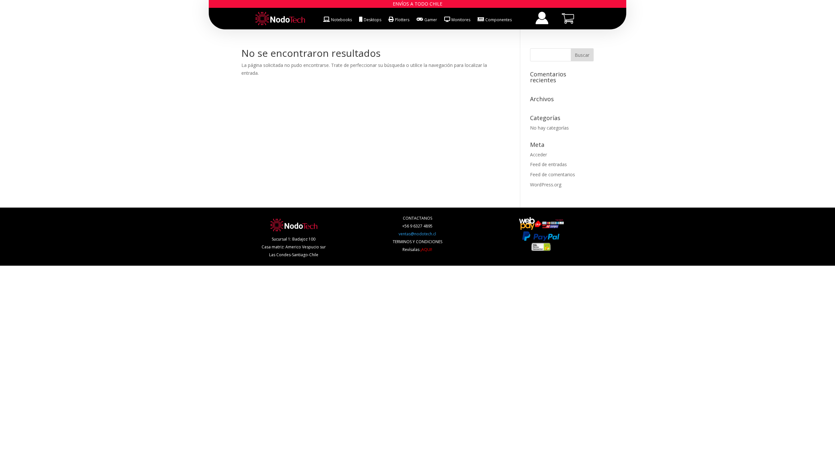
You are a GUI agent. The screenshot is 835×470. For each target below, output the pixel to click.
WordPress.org (545, 184)
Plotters (402, 20)
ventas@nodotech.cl (417, 234)
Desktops (372, 20)
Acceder (538, 154)
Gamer (430, 20)
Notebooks (341, 20)
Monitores (460, 20)
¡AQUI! (426, 249)
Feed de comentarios (552, 174)
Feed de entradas (548, 164)
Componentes (498, 20)
